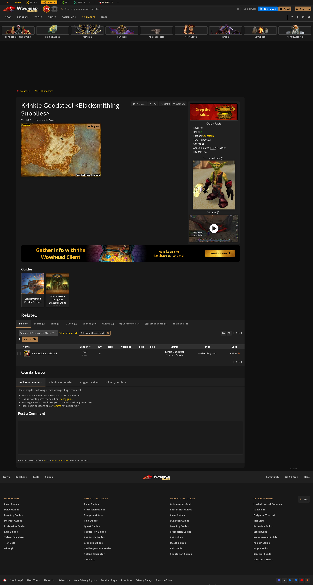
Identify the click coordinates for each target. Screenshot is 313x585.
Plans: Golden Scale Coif (44, 353)
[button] (62, 139)
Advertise (64, 580)
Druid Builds (260, 531)
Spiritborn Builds (263, 559)
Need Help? (16, 580)
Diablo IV (107, 2)
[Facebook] (295, 580)
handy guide (66, 398)
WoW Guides (11, 498)
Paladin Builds (261, 542)
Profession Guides (14, 526)
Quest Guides (92, 526)
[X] (284, 580)
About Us (49, 580)
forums (57, 405)
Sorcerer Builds (262, 553)
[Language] (308, 17)
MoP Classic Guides (96, 498)
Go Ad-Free (88, 17)
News (8, 17)
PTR (54, 9)
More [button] (104, 17)
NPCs (35, 90)
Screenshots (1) (213, 158)
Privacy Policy (144, 580)
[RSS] (307, 580)
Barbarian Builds (263, 526)
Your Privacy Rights (85, 580)
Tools (36, 476)
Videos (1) (214, 212)
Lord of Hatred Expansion (268, 504)
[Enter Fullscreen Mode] (291, 17)
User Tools (33, 580)
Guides (52, 17)
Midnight (9, 548)
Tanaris (52, 120)
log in (46, 460)
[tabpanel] (130, 347)
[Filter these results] (229, 333)
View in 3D (179, 103)
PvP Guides (176, 537)
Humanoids (47, 90)
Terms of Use (164, 580)
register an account (60, 460)
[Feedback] (303, 17)
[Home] (22, 9)
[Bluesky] (290, 580)
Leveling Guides (13, 515)
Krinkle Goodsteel (174, 351)
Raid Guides (11, 531)
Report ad (293, 469)
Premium (126, 580)
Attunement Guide (181, 504)
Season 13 (259, 509)
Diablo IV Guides (263, 498)
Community (69, 17)
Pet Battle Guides (94, 537)
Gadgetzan (208, 135)
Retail (34, 2)
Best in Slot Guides (181, 509)
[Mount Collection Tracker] (130, 253)
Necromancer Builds (265, 537)
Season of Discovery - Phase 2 (37, 333)
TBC (67, 2)
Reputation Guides (95, 531)
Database (23, 17)
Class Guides (11, 504)
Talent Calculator (14, 537)
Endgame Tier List (264, 515)
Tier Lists (9, 542)
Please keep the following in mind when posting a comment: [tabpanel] (56, 424)
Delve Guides (11, 509)
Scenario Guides (93, 542)
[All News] (7, 2)
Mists (81, 2)
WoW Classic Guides (182, 498)
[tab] (23, 324)
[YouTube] (301, 580)
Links (167, 103)
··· (90, 2)
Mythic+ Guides (13, 520)
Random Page (109, 580)
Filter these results (68, 333)
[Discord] (278, 580)
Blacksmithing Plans (207, 353)
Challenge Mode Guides (98, 548)
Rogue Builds (261, 548)
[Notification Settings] (297, 17)
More (307, 476)
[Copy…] (223, 333)
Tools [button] (38, 17)
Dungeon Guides (93, 515)
